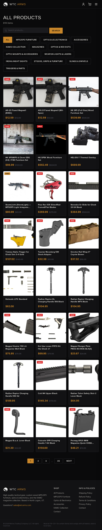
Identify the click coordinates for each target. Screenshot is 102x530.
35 (58, 461)
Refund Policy (85, 497)
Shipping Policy (85, 493)
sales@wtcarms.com (22, 505)
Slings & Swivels (78, 61)
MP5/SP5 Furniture (26, 40)
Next (69, 461)
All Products (59, 493)
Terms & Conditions (87, 500)
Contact (57, 511)
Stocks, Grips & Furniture (48, 61)
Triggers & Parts (15, 68)
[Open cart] (89, 4)
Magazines (38, 47)
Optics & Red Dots (61, 47)
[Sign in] (83, 4)
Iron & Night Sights (16, 61)
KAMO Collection (16, 47)
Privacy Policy (85, 504)
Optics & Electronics (55, 40)
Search (56, 30)
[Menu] (96, 4)
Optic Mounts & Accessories (22, 54)
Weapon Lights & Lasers (57, 54)
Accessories (81, 40)
